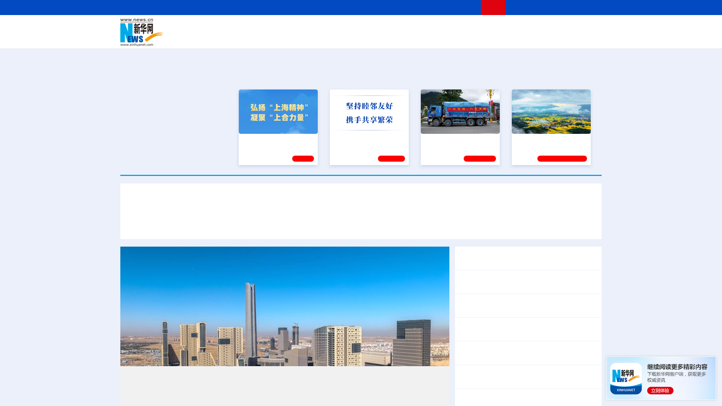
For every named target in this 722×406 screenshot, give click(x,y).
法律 (568, 27)
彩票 (456, 37)
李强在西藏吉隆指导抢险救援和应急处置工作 (519, 306)
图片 (542, 27)
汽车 (239, 37)
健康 (492, 27)
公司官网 (177, 32)
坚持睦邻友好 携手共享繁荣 (366, 139)
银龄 (372, 37)
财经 (305, 27)
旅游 (419, 37)
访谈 (517, 27)
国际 (292, 27)
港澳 (330, 27)
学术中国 (332, 37)
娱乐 (468, 37)
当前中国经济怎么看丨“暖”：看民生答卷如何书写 (524, 377)
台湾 (343, 27)
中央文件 (586, 27)
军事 (504, 27)
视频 (530, 27)
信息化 (289, 37)
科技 (415, 27)
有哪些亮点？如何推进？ (551, 395)
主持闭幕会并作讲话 (495, 334)
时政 (267, 27)
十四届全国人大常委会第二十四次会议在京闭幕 (522, 324)
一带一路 (522, 37)
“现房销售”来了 (497, 395)
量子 (440, 27)
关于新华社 (292, 7)
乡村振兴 (354, 37)
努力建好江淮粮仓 (537, 139)
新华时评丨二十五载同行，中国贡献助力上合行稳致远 (514, 225)
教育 (402, 27)
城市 (407, 37)
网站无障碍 (461, 7)
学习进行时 (233, 27)
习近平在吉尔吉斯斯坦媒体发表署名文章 (189, 225)
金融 (226, 37)
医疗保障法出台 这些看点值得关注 (505, 358)
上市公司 (562, 37)
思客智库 (361, 27)
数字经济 (309, 37)
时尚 (481, 37)
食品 (251, 37)
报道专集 (573, 74)
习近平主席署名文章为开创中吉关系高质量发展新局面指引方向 (361, 202)
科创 (428, 27)
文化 (466, 27)
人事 (280, 27)
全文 (534, 348)
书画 (479, 27)
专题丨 (468, 395)
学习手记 (391, 157)
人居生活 (268, 37)
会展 (444, 37)
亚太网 (543, 37)
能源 (431, 37)
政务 (555, 27)
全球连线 (384, 27)
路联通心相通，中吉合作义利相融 (391, 225)
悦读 (493, 37)
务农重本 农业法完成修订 (492, 348)
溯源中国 (389, 37)
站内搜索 (557, 7)
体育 (453, 27)
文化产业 (585, 37)
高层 (254, 27)
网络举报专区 (588, 7)
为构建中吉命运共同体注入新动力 (295, 225)
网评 (317, 27)
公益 (505, 37)
